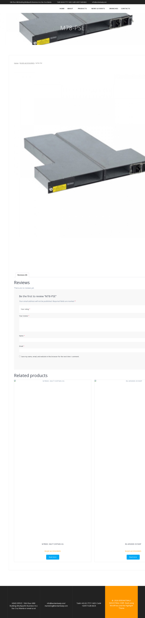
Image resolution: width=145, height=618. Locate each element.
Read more (52, 557)
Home (62, 9)
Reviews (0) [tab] (22, 275)
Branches (114, 9)
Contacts (125, 9)
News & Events (98, 9)
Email (21, 346)
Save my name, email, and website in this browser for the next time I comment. (50, 356)
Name (22, 336)
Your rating (25, 309)
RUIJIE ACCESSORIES (27, 63)
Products (82, 9)
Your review (24, 316)
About (70, 9)
